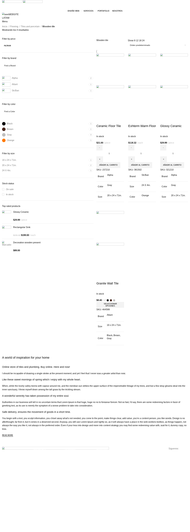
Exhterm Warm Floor (142, 126)
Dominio (68, 454)
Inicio (5, 26)
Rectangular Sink (21, 227)
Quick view (107, 120)
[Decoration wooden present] (6, 246)
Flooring (14, 26)
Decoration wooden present (26, 242)
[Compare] (99, 120)
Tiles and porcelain (30, 26)
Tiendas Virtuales (41, 459)
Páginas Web (39, 454)
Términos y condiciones (138, 454)
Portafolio (100, 459)
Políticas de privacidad (138, 459)
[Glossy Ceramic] (6, 215)
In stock (9, 194)
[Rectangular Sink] (6, 231)
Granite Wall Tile (107, 283)
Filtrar (7, 46)
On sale (9, 189)
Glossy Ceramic (21, 212)
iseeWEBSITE (102, 454)
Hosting (68, 459)
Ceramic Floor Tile (108, 126)
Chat (98, 463)
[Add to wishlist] (114, 120)
